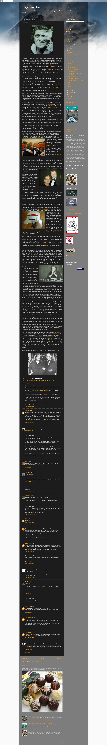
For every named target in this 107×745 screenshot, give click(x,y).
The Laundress (29, 581)
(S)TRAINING (71, 86)
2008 (68, 43)
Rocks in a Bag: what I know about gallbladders (39, 716)
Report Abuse (70, 102)
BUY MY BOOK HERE (71, 129)
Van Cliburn (59, 154)
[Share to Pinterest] (41, 378)
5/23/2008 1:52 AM (29, 601)
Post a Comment (27, 652)
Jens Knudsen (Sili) (30, 568)
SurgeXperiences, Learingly (74, 54)
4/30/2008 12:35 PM (30, 457)
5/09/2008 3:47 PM (29, 577)
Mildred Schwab (44, 380)
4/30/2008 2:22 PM (29, 467)
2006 (68, 98)
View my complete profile (71, 33)
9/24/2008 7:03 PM (29, 612)
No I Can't (70, 82)
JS (25, 641)
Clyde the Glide (25, 247)
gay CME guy (28, 495)
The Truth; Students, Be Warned (75, 80)
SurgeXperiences (72, 71)
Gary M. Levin (28, 472)
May (70, 48)
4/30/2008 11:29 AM (29, 430)
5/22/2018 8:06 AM (29, 649)
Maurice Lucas (47, 245)
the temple (47, 338)
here (40, 342)
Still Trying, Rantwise (73, 69)
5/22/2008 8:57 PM (29, 593)
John (38, 137)
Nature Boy (71, 84)
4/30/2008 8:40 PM (29, 491)
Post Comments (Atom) (33, 661)
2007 (68, 96)
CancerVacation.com (70, 209)
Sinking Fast (71, 61)
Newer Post (25, 658)
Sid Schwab (28, 410)
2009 (68, 41)
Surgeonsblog (31, 7)
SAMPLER (68, 171)
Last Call (70, 59)
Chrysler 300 (52, 66)
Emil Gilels (55, 87)
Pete (26, 518)
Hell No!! (70, 63)
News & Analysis (69, 264)
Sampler (24, 665)
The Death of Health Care (74, 78)
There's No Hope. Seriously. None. (76, 56)
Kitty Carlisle (40, 323)
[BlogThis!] (36, 378)
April (70, 50)
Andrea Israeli (28, 617)
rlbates (27, 427)
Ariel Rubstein (48, 104)
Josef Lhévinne (30, 390)
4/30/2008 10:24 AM (30, 422)
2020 (68, 39)
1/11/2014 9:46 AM (29, 637)
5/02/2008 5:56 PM (29, 539)
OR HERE (68, 131)
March (70, 90)
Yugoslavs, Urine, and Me (74, 65)
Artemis (27, 461)
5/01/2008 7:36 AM (29, 502)
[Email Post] (33, 378)
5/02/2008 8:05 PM (29, 551)
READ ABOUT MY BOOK (71, 127)
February (71, 92)
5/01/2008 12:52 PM (30, 514)
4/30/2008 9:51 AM (29, 406)
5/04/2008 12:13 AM (30, 563)
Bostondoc (28, 606)
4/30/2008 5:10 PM (29, 481)
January (71, 94)
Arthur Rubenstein (29, 380)
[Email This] (35, 378)
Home (42, 658)
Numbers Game (72, 76)
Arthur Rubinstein (53, 107)
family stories (37, 380)
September (71, 44)
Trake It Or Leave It (72, 88)
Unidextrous (71, 58)
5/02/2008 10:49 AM (30, 522)
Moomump (70, 52)
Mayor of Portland (45, 209)
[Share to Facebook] (39, 378)
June (70, 46)
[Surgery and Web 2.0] (71, 255)
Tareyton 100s (57, 332)
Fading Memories (72, 67)
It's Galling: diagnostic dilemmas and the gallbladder (40, 723)
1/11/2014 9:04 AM (29, 628)
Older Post (59, 658)
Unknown (27, 527)
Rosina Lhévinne (44, 390)
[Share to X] (38, 378)
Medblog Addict (29, 543)
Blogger (61, 742)
